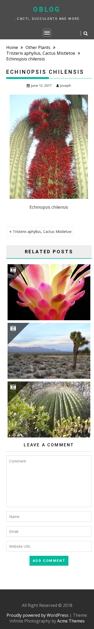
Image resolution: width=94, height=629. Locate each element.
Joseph (65, 85)
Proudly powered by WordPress (37, 615)
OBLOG (47, 9)
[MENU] (47, 32)
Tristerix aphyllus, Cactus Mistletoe (42, 231)
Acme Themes (71, 621)
